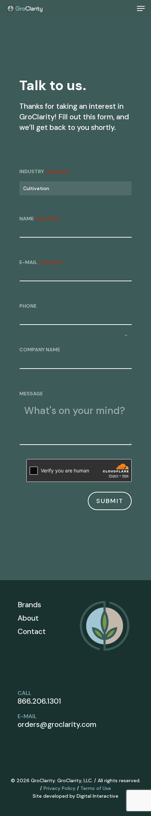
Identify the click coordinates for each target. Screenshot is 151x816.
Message (31, 393)
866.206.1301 (39, 701)
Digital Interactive (97, 796)
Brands (29, 605)
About (28, 618)
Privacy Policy (60, 788)
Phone (28, 306)
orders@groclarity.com (57, 724)
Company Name (39, 349)
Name (39, 218)
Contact (32, 631)
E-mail (41, 262)
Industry (44, 171)
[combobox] (75, 188)
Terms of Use (95, 788)
